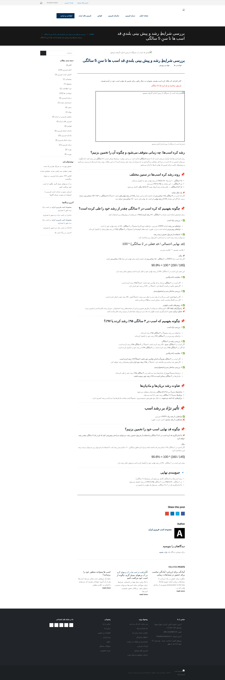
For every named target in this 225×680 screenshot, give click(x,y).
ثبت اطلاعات (66, 89)
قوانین (69, 126)
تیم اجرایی (107, 637)
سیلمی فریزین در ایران (63, 117)
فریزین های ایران (85, 16)
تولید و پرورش (164, 65)
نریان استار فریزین (64, 140)
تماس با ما (107, 624)
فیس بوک (71, 625)
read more (180, 591)
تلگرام (51, 625)
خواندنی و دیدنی (66, 16)
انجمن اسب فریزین (64, 74)
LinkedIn (172, 513)
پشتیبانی (68, 79)
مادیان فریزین (66, 135)
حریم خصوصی (105, 650)
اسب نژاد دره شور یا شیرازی (53, 215)
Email (167, 513)
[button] (53, 16)
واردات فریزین (69, 3)
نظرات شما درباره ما (140, 633)
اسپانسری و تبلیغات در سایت (137, 642)
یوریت (69, 154)
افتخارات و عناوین (104, 633)
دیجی (69, 107)
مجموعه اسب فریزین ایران (160, 529)
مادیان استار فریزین (64, 131)
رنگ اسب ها (59, 233)
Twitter (177, 513)
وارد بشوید (163, 552)
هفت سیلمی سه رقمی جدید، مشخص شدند (55, 171)
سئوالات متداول (105, 646)
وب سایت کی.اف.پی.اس (139, 624)
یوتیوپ (61, 625)
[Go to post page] (131, 572)
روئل (69, 112)
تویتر (66, 625)
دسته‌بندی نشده (65, 103)
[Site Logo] (168, 16)
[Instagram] (183, 3)
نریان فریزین (66, 145)
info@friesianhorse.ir (164, 636)
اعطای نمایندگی (142, 637)
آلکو (70, 65)
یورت (69, 149)
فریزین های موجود (82, 3)
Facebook (183, 513)
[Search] (43, 53)
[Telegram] (178, 3)
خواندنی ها (178, 65)
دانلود (109, 642)
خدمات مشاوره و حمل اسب (137, 655)
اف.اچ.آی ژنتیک (142, 628)
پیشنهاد (68, 84)
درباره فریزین (66, 98)
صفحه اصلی (143, 16)
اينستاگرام (56, 625)
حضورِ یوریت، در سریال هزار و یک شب (57, 166)
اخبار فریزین (67, 70)
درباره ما (107, 628)
